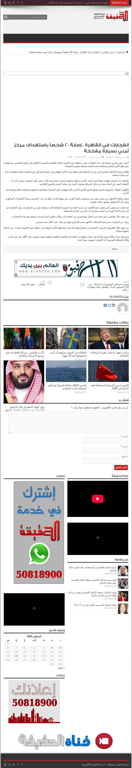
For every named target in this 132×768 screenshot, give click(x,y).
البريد (125, 446)
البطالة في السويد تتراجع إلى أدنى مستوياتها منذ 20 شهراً (68, 354)
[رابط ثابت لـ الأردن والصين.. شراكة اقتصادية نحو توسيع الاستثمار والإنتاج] (24, 348)
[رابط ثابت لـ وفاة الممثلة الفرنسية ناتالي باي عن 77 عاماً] (123, 613)
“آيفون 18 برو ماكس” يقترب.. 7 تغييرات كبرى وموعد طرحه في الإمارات (77, 2)
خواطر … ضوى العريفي (33, 283)
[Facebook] (17, 3)
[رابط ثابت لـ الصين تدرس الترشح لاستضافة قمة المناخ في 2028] (108, 381)
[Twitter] (13, 3)
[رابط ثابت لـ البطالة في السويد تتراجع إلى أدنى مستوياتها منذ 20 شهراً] (66, 348)
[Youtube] (9, 3)
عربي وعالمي (108, 52)
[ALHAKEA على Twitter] (109, 305)
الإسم (125, 436)
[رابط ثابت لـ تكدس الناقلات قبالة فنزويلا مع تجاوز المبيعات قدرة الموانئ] (66, 381)
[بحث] (5, 17)
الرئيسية (121, 52)
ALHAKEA (110, 157)
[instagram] (5, 3)
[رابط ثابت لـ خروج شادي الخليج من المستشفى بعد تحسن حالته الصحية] (123, 575)
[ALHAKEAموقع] (113, 305)
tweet (114, 249)
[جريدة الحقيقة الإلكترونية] (111, 19)
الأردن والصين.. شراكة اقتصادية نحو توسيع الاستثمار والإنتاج (25, 354)
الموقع (125, 456)
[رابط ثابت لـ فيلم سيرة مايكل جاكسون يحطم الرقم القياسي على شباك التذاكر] (123, 588)
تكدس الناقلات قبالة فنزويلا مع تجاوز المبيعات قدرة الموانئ (67, 387)
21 (16, 656)
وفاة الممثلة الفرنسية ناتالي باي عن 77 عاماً (95, 605)
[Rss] (22, 3)
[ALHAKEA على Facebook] (105, 305)
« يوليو (61, 667)
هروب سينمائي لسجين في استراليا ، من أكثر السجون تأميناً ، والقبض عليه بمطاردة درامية (108, 286)
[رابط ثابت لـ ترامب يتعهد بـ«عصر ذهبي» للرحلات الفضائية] (108, 348)
